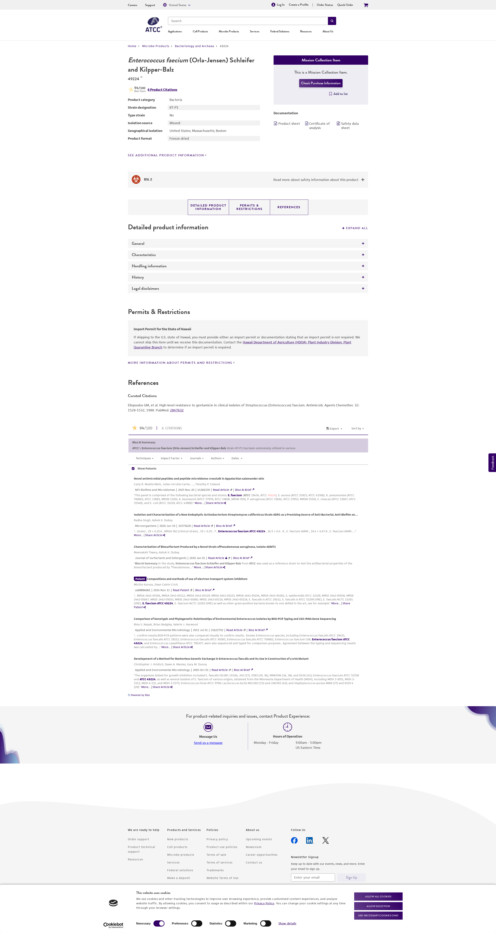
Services (254, 31)
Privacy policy (217, 839)
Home (132, 46)
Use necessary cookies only (378, 915)
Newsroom (254, 847)
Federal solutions (180, 870)
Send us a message (208, 743)
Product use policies (222, 847)
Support (150, 5)
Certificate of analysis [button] (319, 125)
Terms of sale (216, 854)
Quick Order (345, 5)
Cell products (177, 847)
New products (177, 839)
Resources (306, 31)
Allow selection (378, 906)
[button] (332, 21)
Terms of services (219, 862)
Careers (132, 5)
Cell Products (200, 31)
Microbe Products (229, 31)
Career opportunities (261, 854)
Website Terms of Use (223, 878)
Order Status (325, 5)
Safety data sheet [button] (350, 125)
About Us (328, 31)
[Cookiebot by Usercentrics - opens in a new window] (113, 925)
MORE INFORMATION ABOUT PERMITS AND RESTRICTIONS (180, 362)
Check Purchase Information (321, 83)
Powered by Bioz (140, 695)
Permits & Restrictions (249, 207)
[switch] (196, 923)
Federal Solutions (279, 31)
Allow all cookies (378, 896)
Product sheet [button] (289, 123)
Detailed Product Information (208, 207)
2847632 (177, 410)
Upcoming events (259, 839)
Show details (287, 923)
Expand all (357, 228)
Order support (138, 839)
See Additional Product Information (166, 155)
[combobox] (248, 21)
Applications (175, 31)
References (289, 207)
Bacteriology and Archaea (194, 46)
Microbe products (180, 854)
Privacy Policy (264, 903)
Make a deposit (178, 878)
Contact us (254, 862)
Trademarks (215, 870)
